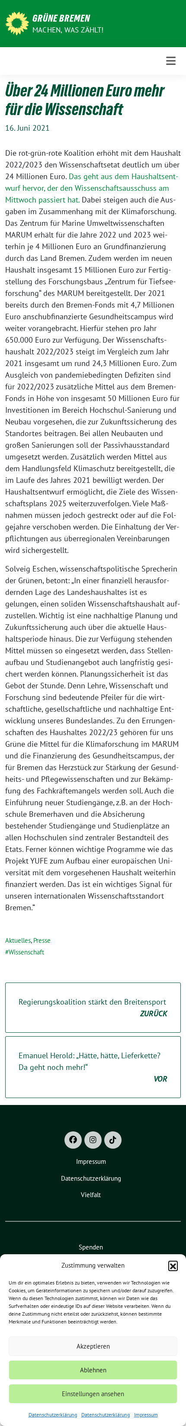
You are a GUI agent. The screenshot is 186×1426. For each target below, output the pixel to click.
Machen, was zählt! (68, 30)
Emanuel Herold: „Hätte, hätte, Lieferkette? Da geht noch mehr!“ (93, 1067)
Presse (42, 940)
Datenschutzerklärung (53, 1414)
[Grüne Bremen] (17, 23)
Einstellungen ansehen (93, 1394)
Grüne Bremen (61, 18)
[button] (173, 1265)
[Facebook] (73, 1140)
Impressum (146, 1414)
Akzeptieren (93, 1346)
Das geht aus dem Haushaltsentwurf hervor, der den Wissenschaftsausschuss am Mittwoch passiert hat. (91, 188)
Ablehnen (93, 1370)
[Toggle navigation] (171, 61)
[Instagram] (93, 1140)
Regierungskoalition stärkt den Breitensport (93, 1007)
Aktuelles (18, 940)
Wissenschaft (26, 952)
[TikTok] (113, 1140)
